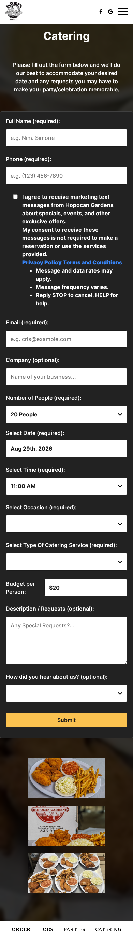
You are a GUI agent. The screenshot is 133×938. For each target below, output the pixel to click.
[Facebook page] (101, 11)
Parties (74, 929)
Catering (108, 929)
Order (21, 929)
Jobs (46, 929)
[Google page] (110, 11)
